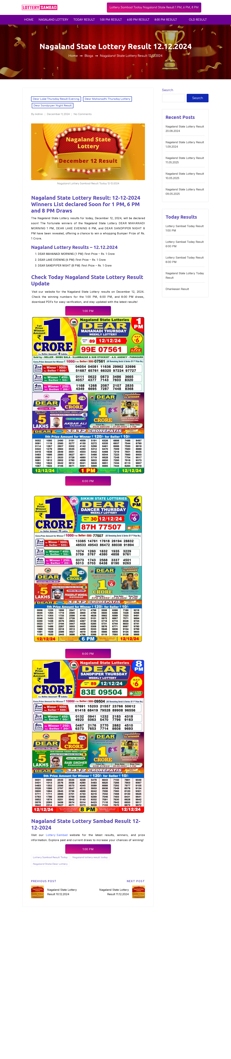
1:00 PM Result (111, 19)
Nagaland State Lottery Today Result (185, 275)
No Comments (83, 114)
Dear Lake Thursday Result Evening (56, 99)
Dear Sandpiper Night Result (52, 105)
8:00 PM (88, 653)
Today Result (84, 19)
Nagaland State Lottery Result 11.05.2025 (185, 160)
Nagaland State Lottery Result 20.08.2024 (185, 129)
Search (167, 90)
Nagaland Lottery (53, 19)
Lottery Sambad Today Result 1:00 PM (185, 228)
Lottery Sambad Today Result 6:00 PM (185, 244)
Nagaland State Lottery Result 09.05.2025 (185, 191)
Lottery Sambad (56, 835)
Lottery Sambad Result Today (50, 857)
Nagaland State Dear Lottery (50, 864)
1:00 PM (88, 311)
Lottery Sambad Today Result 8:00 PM (185, 260)
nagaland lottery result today (90, 857)
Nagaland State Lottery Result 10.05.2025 (185, 176)
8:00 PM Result (166, 19)
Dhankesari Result (177, 289)
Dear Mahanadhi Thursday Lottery (107, 99)
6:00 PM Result (138, 19)
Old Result (198, 19)
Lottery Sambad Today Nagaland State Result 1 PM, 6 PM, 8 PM (154, 7)
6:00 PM (88, 481)
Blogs (89, 55)
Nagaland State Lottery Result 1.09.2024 (185, 144)
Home (28, 19)
